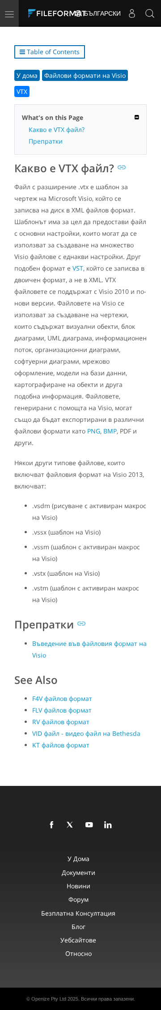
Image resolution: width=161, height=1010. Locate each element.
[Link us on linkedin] (109, 825)
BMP (110, 431)
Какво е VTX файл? (57, 129)
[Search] (150, 13)
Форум (78, 899)
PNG (93, 431)
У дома (27, 75)
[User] (132, 13)
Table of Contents (52, 51)
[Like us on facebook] (53, 825)
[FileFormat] (59, 13)
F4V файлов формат (62, 698)
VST (77, 268)
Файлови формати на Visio (85, 75)
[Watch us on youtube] (91, 825)
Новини (78, 886)
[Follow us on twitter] (72, 825)
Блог (78, 926)
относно (78, 953)
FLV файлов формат (62, 710)
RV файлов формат (60, 721)
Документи (78, 872)
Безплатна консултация (78, 913)
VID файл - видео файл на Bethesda (86, 733)
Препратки (46, 141)
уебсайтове (78, 940)
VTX (22, 91)
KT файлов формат (60, 745)
